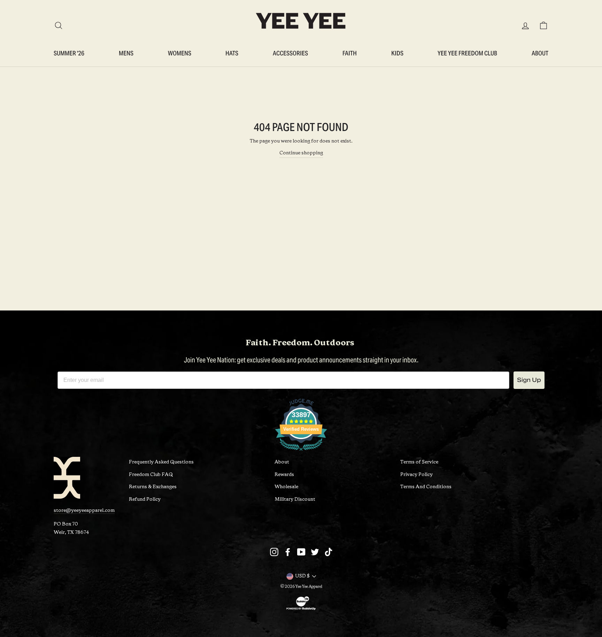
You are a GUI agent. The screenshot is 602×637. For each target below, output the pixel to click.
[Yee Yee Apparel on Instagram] (274, 552)
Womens (179, 53)
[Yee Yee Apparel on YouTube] (301, 552)
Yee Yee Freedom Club (467, 53)
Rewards (284, 474)
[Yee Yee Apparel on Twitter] (315, 552)
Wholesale (286, 487)
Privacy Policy (416, 474)
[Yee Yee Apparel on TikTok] (328, 552)
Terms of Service (419, 462)
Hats (231, 53)
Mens (126, 53)
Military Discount (295, 499)
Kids (397, 53)
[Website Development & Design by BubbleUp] (301, 610)
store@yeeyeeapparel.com (84, 510)
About (540, 53)
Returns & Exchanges (153, 487)
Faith (349, 53)
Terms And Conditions (426, 487)
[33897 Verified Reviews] (301, 452)
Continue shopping (301, 153)
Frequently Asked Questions (161, 462)
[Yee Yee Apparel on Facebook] (288, 552)
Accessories (290, 53)
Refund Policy (145, 499)
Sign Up (529, 380)
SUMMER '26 (69, 53)
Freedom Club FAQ (151, 474)
